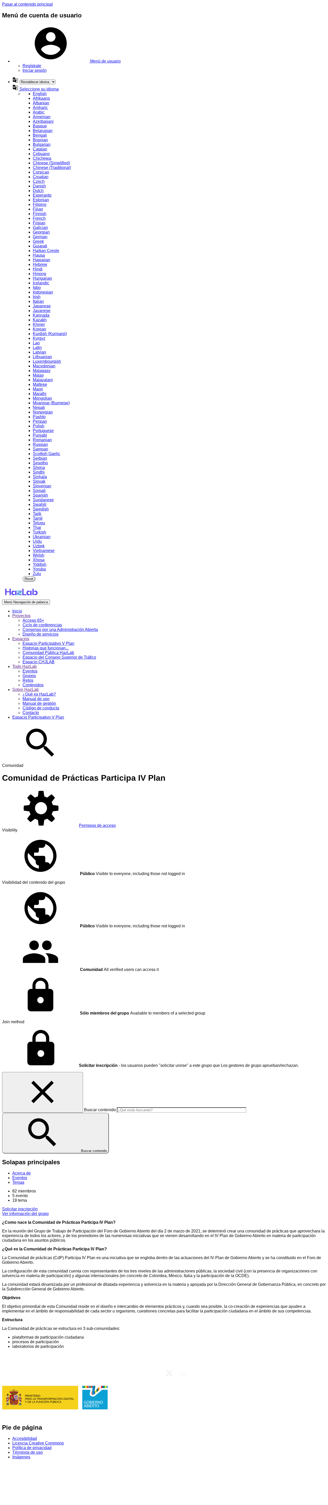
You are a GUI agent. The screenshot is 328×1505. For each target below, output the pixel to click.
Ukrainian (41, 537)
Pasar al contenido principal (27, 4)
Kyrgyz (39, 338)
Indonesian (43, 292)
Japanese (42, 306)
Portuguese (43, 430)
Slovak (39, 481)
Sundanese (43, 500)
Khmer (39, 324)
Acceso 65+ (33, 620)
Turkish (39, 532)
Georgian (41, 232)
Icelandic (41, 283)
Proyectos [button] (21, 616)
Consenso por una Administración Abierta (60, 629)
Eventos (30, 671)
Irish (36, 297)
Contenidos (33, 685)
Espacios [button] (20, 639)
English (40, 94)
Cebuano (41, 154)
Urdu (37, 541)
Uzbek (39, 546)
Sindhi (39, 472)
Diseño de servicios (40, 634)
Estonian (41, 200)
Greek (38, 241)
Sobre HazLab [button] (25, 689)
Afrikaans (41, 98)
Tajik (37, 513)
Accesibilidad (24, 1438)
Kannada (41, 315)
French (39, 218)
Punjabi (40, 435)
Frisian (39, 223)
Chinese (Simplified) (51, 163)
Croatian (40, 177)
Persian (40, 421)
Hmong (39, 274)
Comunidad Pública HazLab (48, 652)
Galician (40, 227)
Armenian (41, 117)
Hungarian (42, 278)
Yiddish (39, 564)
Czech (39, 181)
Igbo (37, 287)
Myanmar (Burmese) (51, 403)
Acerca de (21, 1173)
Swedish (41, 509)
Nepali (39, 407)
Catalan (40, 149)
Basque (40, 126)
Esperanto (42, 195)
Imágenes (21, 1457)
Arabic (39, 112)
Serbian (40, 458)
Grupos (29, 676)
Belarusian (43, 130)
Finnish (39, 214)
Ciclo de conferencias (42, 625)
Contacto (31, 712)
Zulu (37, 573)
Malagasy (41, 370)
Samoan (40, 449)
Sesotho (40, 463)
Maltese (40, 384)
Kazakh (40, 320)
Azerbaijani (43, 121)
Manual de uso (36, 699)
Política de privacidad (32, 1448)
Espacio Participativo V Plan (48, 643)
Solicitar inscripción (20, 1209)
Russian (40, 444)
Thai (37, 527)
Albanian (41, 103)
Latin (37, 347)
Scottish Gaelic (46, 453)
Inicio (17, 611)
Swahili (39, 504)
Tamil (38, 518)
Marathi (39, 394)
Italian (38, 301)
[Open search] (40, 761)
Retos (28, 680)
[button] (66, 61)
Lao (36, 343)
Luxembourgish (47, 361)
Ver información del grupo (25, 1213)
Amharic (40, 107)
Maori (38, 389)
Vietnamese (44, 550)
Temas (18, 1182)
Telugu (39, 523)
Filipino (39, 204)
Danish (39, 186)
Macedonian (44, 366)
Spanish (40, 495)
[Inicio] (21, 597)
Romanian (42, 440)
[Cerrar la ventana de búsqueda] (42, 1092)
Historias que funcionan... (46, 648)
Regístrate (32, 66)
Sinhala (40, 477)
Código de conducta (41, 708)
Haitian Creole (46, 250)
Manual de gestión (39, 703)
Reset (29, 579)
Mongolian (42, 398)
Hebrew (40, 264)
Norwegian (43, 412)
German (40, 237)
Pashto (39, 417)
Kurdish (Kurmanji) (50, 334)
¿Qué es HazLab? (39, 694)
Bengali (40, 135)
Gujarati (40, 246)
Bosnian (40, 140)
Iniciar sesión (35, 70)
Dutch (38, 190)
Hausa (39, 255)
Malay (38, 375)
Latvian (39, 352)
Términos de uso (27, 1452)
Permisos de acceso (97, 825)
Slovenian (42, 486)
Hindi (38, 269)
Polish (38, 426)
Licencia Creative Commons (38, 1443)
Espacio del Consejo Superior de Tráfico (59, 657)
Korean (39, 329)
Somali (39, 490)
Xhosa (39, 560)
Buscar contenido (100, 1110)
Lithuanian (42, 357)
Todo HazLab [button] (24, 666)
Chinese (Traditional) (52, 167)
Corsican (41, 172)
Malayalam (43, 380)
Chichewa (42, 158)
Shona (39, 467)
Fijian (38, 209)
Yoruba (39, 569)
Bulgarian (41, 144)
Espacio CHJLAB (39, 662)
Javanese (41, 310)
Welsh (38, 555)
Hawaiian (41, 260)
